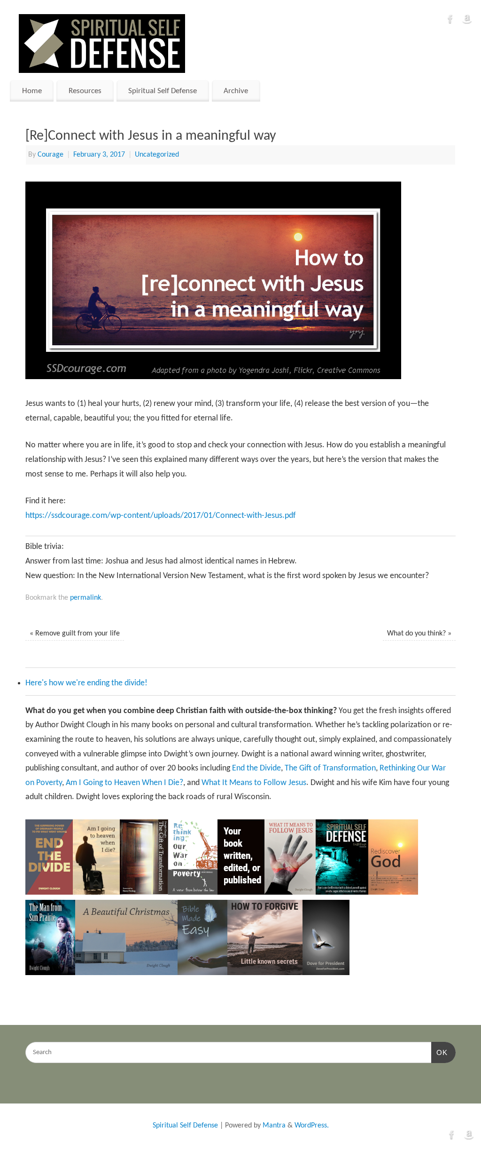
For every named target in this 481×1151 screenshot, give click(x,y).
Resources (85, 91)
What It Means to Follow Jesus (254, 782)
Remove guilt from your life (75, 633)
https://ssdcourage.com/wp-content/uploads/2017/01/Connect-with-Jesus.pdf (160, 515)
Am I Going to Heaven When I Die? (124, 782)
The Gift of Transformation (330, 768)
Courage (50, 155)
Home (32, 91)
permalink (85, 598)
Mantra (274, 1125)
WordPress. (312, 1125)
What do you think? (419, 633)
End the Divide (256, 768)
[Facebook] (450, 22)
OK (439, 1052)
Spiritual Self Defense (162, 91)
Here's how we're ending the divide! (86, 683)
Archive (236, 91)
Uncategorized (157, 155)
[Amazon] (467, 22)
